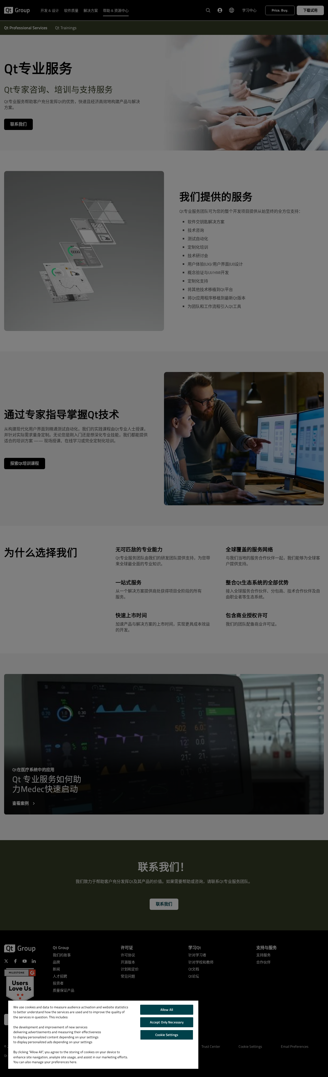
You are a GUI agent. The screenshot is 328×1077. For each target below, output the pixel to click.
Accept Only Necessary (167, 1022)
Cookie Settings (166, 1034)
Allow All (166, 1009)
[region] (103, 1035)
